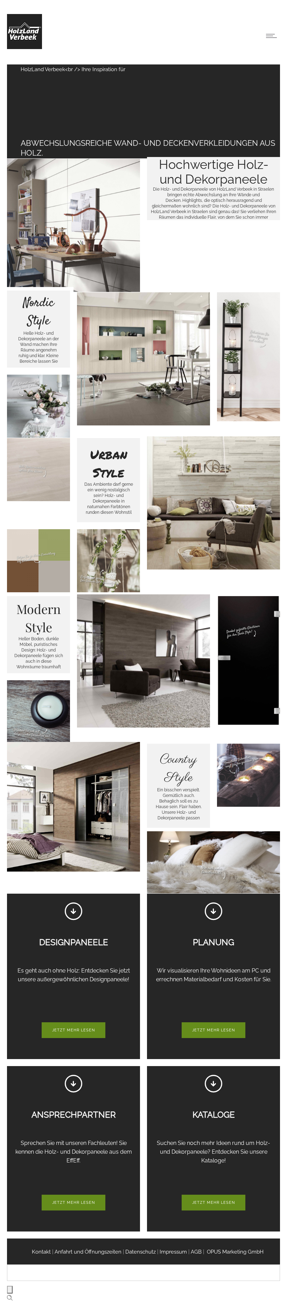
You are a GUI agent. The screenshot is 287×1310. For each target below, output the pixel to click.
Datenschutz (140, 1252)
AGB (197, 1252)
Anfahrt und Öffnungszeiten (88, 1252)
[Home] (24, 47)
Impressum (174, 1252)
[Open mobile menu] (273, 36)
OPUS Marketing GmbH (234, 1252)
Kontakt (41, 1252)
